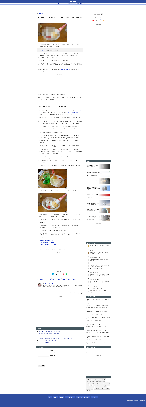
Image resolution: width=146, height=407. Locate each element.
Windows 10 (107, 383)
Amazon (92, 386)
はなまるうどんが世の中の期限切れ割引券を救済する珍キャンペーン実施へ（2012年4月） (55, 338)
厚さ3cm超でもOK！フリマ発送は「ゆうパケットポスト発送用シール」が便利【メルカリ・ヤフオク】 (98, 323)
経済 (78, 3)
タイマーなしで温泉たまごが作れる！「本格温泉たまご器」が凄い (98, 318)
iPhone (103, 381)
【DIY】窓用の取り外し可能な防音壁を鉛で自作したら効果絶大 (97, 305)
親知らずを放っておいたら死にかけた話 (93, 339)
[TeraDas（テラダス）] (73, 1)
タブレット (101, 383)
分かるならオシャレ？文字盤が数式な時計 (94, 320)
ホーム (50, 397)
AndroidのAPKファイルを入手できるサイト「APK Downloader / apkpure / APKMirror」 (98, 256)
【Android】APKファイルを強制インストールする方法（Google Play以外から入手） (99, 253)
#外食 (69, 279)
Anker (99, 385)
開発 (88, 385)
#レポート (59, 279)
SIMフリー (89, 390)
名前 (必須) (51, 350)
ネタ (92, 388)
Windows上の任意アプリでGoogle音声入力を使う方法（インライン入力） (98, 312)
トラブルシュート (90, 383)
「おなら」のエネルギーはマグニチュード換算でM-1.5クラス (97, 303)
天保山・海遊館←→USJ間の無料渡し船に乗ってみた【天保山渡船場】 (99, 260)
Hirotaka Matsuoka (49, 283)
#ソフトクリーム (48, 279)
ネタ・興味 (70, 3)
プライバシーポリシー (70, 397)
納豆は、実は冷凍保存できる (44, 342)
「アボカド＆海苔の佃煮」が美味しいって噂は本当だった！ (50, 333)
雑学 (88, 3)
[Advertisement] (73, 8)
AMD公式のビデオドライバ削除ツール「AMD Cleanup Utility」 (99, 291)
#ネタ (54, 279)
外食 (101, 386)
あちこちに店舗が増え (65, 69)
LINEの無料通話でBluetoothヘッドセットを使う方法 (98, 262)
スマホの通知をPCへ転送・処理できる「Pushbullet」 (96, 314)
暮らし (75, 3)
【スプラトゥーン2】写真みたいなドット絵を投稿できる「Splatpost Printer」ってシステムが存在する (99, 282)
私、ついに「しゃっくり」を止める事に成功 (47, 340)
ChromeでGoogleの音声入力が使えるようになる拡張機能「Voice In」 (98, 308)
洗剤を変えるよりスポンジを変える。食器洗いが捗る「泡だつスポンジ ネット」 (98, 333)
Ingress (88, 388)
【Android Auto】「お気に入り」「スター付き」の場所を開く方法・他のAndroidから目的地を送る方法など (99, 275)
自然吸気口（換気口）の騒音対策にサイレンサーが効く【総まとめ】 (98, 337)
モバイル (100, 379)
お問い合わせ (79, 397)
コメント (40, 358)
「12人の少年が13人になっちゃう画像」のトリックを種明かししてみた (98, 300)
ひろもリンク (88, 352)
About (55, 397)
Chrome (104, 388)
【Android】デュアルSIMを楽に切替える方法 (97, 268)
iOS (91, 385)
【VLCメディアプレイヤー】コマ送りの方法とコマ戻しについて (99, 246)
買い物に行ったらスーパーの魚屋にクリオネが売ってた (49, 331)
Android (88, 379)
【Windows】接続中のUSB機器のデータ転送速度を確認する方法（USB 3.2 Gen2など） (99, 271)
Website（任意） (53, 355)
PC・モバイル (60, 3)
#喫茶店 (64, 279)
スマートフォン (94, 379)
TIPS (104, 379)
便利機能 (61, 397)
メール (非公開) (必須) (53, 352)
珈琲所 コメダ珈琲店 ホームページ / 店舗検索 (48, 244)
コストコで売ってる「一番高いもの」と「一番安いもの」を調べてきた (52, 336)
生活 (93, 381)
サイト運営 (95, 385)
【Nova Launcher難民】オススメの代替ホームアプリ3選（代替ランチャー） (99, 249)
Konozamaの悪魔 (89, 349)
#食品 (74, 279)
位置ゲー (108, 385)
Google (104, 385)
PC (100, 381)
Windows (89, 381)
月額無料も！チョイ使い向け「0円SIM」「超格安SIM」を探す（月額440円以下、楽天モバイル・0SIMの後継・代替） (97, 329)
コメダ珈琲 (41, 50)
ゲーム (66, 3)
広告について (86, 397)
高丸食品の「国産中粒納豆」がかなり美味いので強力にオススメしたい (98, 342)
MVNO (108, 388)
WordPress (97, 386)
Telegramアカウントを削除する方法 (96, 288)
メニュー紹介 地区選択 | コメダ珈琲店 (47, 242)
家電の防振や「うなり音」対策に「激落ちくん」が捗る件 (96, 326)
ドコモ (88, 386)
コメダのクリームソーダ (73, 112)
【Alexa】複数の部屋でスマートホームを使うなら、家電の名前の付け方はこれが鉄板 (99, 278)
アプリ (96, 383)
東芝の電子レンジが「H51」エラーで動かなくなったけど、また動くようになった (99, 285)
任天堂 (105, 386)
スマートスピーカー (98, 388)
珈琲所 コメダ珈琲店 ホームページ (46, 240)
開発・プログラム (83, 3)
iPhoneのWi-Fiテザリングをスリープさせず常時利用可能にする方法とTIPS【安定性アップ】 (99, 266)
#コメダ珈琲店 (40, 279)
